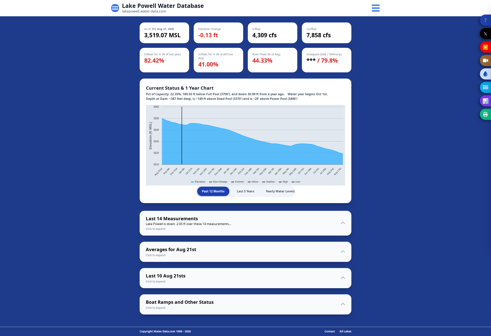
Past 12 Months (213, 191)
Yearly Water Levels (280, 191)
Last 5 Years (245, 191)
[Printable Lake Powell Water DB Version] (485, 114)
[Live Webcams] (485, 60)
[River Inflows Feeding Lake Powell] (485, 87)
